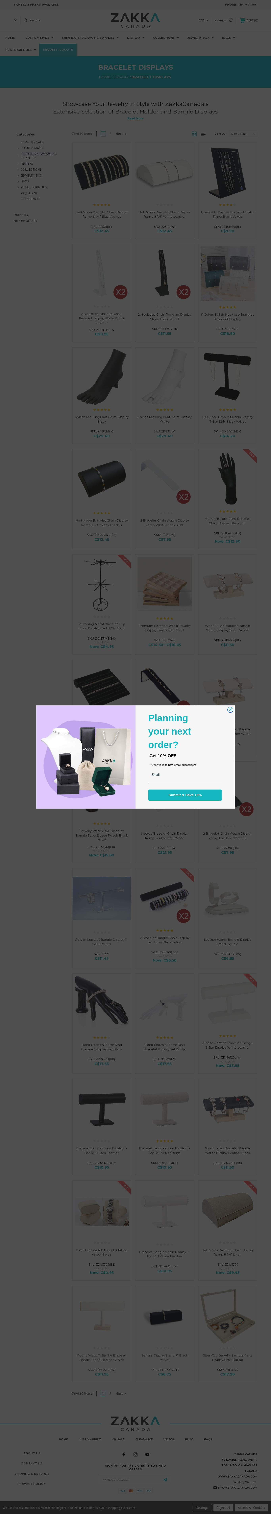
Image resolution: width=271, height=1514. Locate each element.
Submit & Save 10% (185, 795)
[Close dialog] (230, 710)
